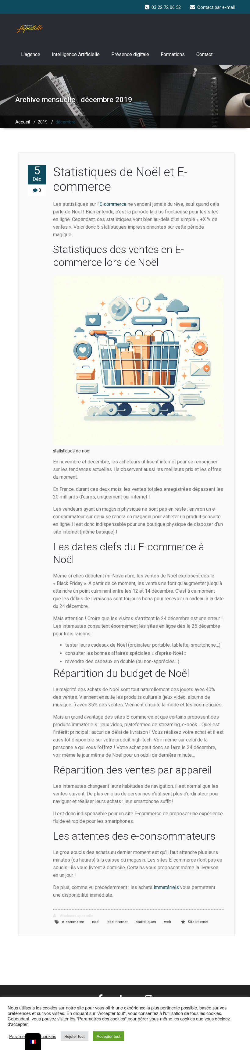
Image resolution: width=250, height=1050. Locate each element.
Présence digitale (130, 54)
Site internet (198, 922)
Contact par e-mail (216, 7)
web (167, 922)
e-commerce (73, 922)
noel (95, 922)
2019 (43, 122)
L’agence (30, 54)
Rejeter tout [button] (74, 1036)
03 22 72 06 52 (166, 7)
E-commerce (113, 204)
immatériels (167, 887)
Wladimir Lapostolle (76, 916)
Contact (204, 54)
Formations (173, 54)
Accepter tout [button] (108, 1036)
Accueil (22, 122)
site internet (117, 922)
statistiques (146, 922)
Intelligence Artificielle (76, 54)
